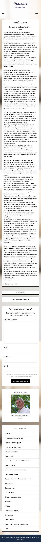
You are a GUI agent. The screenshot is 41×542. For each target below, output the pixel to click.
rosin (20, 29)
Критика (8, 501)
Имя (6, 347)
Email (6, 357)
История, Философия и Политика (16, 470)
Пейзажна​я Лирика (11, 474)
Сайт (6, 366)
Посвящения (9, 492)
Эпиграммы (9, 515)
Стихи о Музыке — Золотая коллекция (18, 479)
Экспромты (9, 483)
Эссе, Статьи (14, 284)
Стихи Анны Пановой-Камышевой (16, 524)
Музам (7, 506)
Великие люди (10, 488)
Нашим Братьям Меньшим (14, 438)
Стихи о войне (10, 456)
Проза (7, 529)
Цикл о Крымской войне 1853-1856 (17, 461)
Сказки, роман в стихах (13, 497)
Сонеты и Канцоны (11, 452)
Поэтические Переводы (13, 447)
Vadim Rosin (20, 4)
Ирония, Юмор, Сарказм (13, 443)
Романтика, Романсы (12, 510)
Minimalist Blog (30, 537)
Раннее (7, 433)
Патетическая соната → (20, 299)
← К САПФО (20, 292)
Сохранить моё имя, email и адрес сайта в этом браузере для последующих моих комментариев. (21, 375)
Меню (37, 13)
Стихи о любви (10, 465)
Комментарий (10, 320)
